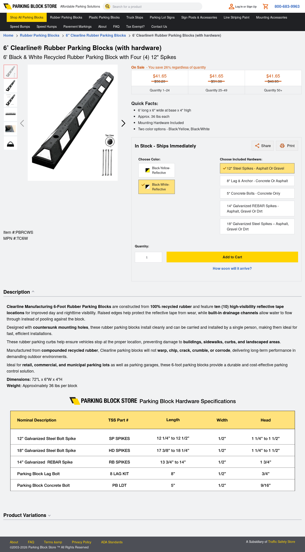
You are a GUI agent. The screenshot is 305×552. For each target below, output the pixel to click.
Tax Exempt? (135, 26)
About (102, 26)
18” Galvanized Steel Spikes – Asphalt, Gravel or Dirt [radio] (258, 226)
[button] (123, 123)
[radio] (156, 170)
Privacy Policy (81, 542)
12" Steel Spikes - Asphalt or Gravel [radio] (255, 168)
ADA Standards (112, 542)
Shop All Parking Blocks (26, 17)
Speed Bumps (20, 26)
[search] (107, 6)
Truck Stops (134, 17)
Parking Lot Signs (162, 17)
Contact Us (159, 26)
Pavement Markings (77, 26)
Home (8, 35)
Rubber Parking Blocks (66, 17)
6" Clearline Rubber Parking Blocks (96, 35)
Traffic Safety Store (281, 541)
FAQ (116, 26)
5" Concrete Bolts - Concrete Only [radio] (253, 193)
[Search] (108, 6)
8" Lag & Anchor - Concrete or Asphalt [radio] (257, 180)
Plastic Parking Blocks (104, 17)
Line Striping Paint (236, 17)
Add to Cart (232, 256)
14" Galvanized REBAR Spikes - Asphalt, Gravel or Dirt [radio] (253, 208)
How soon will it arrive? (232, 268)
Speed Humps (47, 26)
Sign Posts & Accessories (199, 17)
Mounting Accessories (271, 17)
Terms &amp (53, 542)
